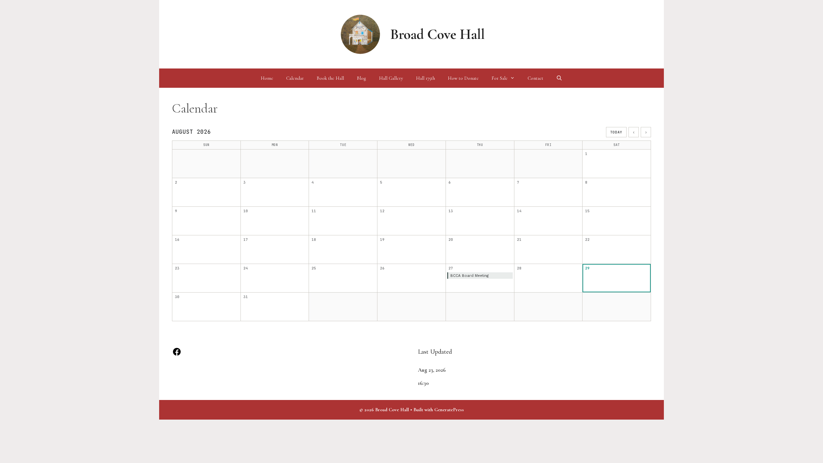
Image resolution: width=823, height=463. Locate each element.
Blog (361, 78)
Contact (535, 78)
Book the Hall (330, 78)
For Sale (500, 78)
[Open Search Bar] (559, 78)
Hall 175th (425, 78)
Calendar (295, 78)
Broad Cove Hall (437, 34)
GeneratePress (449, 410)
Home (267, 78)
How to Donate (463, 78)
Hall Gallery (391, 78)
